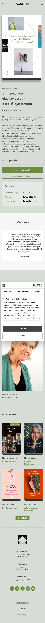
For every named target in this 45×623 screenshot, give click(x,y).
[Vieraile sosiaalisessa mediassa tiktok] (33, 588)
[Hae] (3, 3)
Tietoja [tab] (37, 291)
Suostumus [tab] (8, 291)
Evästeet (23, 608)
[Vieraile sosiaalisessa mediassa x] (22, 588)
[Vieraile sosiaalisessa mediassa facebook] (17, 588)
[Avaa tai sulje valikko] (42, 3)
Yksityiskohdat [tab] (22, 291)
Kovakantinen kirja (11, 193)
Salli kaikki (22, 328)
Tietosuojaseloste (22, 602)
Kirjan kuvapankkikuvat (21, 176)
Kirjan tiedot (12, 160)
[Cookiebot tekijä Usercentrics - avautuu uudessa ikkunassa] (32, 285)
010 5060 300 (24, 580)
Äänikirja (8, 197)
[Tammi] (22, 4)
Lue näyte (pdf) (24, 171)
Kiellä (22, 336)
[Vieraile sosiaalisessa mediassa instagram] (12, 588)
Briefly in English (22, 614)
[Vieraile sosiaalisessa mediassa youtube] (28, 588)
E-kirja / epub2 (10, 201)
